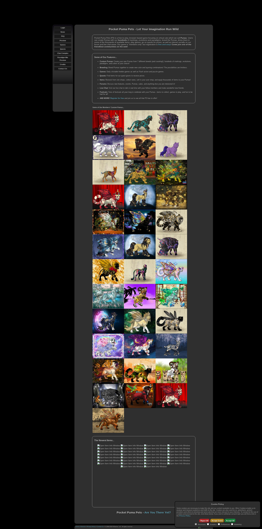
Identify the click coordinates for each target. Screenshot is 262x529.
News (63, 32)
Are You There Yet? (157, 512)
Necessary (202, 524)
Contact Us (62, 69)
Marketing (238, 524)
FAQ (62, 36)
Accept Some (217, 521)
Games (63, 45)
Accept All (230, 521)
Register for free (117, 98)
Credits (63, 64)
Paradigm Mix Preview (62, 59)
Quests (63, 49)
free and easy (164, 44)
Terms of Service (80, 526)
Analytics (213, 524)
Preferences (225, 524)
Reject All (204, 521)
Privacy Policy (91, 526)
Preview (63, 41)
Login (63, 28)
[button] (108, 445)
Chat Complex (62, 53)
